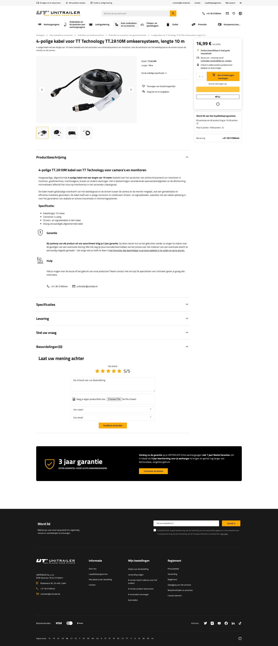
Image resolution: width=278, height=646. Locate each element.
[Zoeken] (173, 13)
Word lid (44, 523)
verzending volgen (136, 574)
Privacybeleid (173, 568)
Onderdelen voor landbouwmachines (91, 35)
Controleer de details (153, 471)
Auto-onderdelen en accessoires (61, 35)
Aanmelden (133, 599)
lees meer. (224, 533)
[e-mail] (227, 13)
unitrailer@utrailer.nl (87, 286)
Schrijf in (231, 523)
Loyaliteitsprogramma (213, 2)
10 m (150, 65)
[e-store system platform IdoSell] (240, 638)
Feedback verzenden (112, 425)
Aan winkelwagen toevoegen (225, 77)
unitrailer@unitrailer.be (50, 593)
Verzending (172, 574)
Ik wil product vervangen (138, 594)
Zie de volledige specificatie (152, 73)
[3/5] (108, 371)
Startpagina (40, 35)
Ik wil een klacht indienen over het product (142, 581)
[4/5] (114, 371)
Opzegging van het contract (179, 584)
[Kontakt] (60, 565)
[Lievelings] (233, 13)
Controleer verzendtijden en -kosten (216, 60)
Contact (197, 2)
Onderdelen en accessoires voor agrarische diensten (127, 35)
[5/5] (119, 371)
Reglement (172, 579)
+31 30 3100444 (213, 13)
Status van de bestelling (138, 568)
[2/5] (103, 371)
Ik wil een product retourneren (141, 588)
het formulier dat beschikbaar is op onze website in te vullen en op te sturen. (147, 250)
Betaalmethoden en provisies (180, 590)
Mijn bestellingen (138, 561)
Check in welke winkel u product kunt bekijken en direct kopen (216, 66)
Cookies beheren (175, 595)
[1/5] (97, 371)
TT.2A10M (152, 61)
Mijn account (230, 3)
